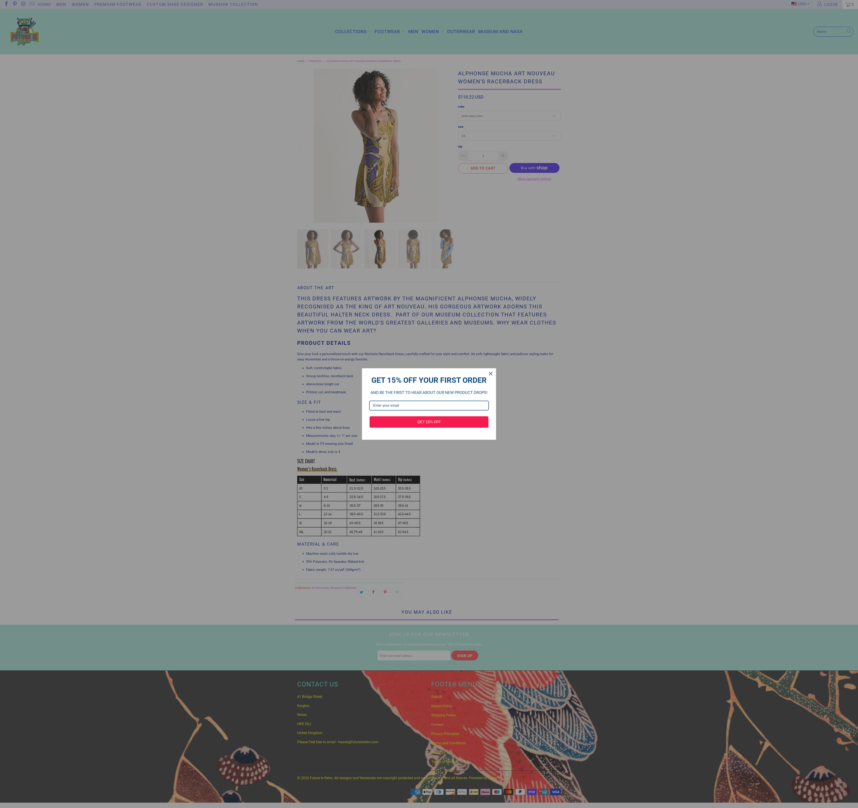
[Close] (490, 373)
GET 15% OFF (429, 422)
